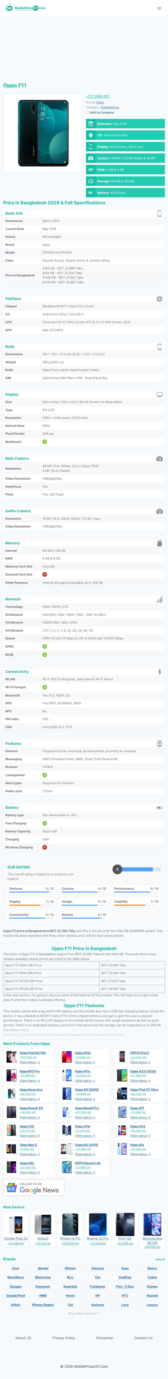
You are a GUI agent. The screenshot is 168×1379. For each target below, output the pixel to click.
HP (97, 1295)
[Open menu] (159, 8)
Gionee (152, 1286)
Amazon (97, 1268)
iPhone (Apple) (43, 1305)
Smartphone (110, 107)
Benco (152, 1268)
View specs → (30, 1062)
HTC (125, 1295)
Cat (97, 1277)
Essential (70, 1286)
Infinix (15, 1305)
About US (23, 1338)
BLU (70, 1277)
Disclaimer (104, 1338)
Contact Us (143, 1338)
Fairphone (97, 1286)
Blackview (43, 1277)
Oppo (45, 1043)
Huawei (152, 1295)
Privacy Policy (63, 1338)
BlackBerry (15, 1277)
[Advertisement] (84, 51)
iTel (70, 1305)
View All (160, 1259)
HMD (43, 1295)
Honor (70, 1295)
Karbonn (97, 1305)
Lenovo (152, 1305)
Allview (70, 1268)
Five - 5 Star (125, 1286)
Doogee (16, 1286)
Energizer (43, 1286)
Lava (125, 1305)
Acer (15, 1268)
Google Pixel (15, 1295)
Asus (125, 1268)
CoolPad (125, 1277)
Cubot (152, 1277)
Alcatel (43, 1268)
